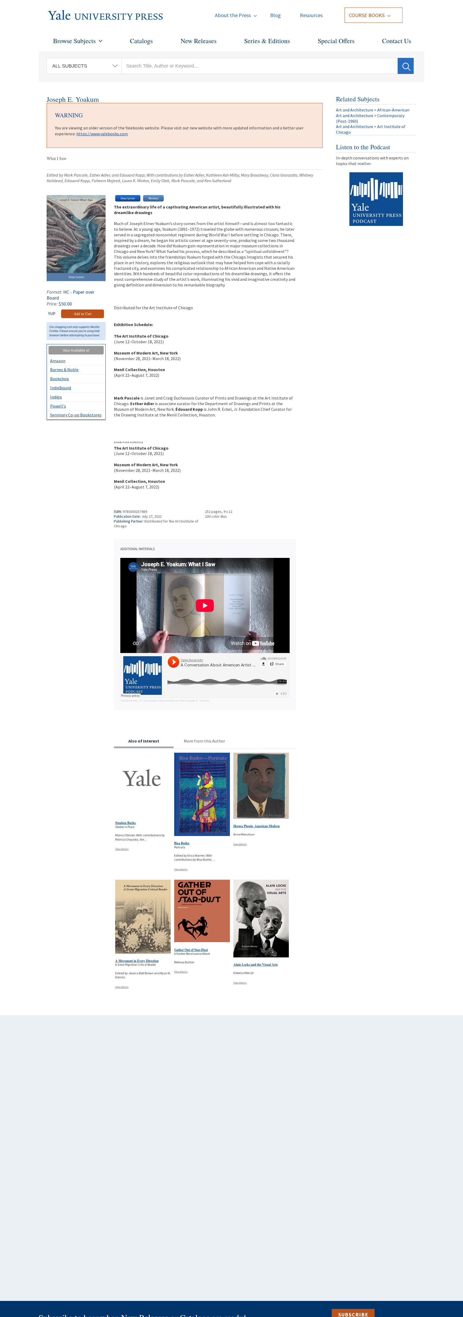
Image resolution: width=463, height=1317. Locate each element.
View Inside (76, 277)
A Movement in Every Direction (137, 960)
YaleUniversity (128, 700)
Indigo (56, 397)
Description (128, 198)
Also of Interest (143, 741)
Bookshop (59, 378)
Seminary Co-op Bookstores (76, 414)
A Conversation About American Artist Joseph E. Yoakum (174, 700)
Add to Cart (83, 313)
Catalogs (141, 40)
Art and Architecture (354, 110)
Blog (275, 15)
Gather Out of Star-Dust (191, 949)
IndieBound (60, 387)
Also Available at (76, 350)
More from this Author (204, 741)
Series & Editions (267, 40)
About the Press (233, 15)
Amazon (57, 360)
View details (122, 849)
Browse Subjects (74, 40)
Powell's (58, 406)
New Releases (198, 40)
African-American (393, 110)
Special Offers (336, 40)
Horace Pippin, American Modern (256, 826)
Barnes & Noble (64, 369)
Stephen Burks (125, 822)
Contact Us (396, 40)
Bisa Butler (181, 843)
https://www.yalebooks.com (102, 133)
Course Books (366, 15)
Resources (311, 15)
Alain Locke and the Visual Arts (255, 964)
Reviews (153, 198)
